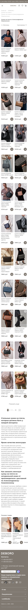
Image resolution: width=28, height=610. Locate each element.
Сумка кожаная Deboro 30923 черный (6, 81)
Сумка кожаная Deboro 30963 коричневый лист (20, 392)
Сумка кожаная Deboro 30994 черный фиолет (6, 145)
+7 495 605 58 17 (7, 559)
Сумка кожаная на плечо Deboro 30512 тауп (20, 300)
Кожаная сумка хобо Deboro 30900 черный (19, 362)
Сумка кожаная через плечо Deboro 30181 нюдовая (19, 114)
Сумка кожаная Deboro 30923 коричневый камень (6, 51)
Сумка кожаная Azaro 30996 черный (19, 145)
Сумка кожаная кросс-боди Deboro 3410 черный (6, 204)
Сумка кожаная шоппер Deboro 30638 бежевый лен (6, 536)
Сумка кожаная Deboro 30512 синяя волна (6, 300)
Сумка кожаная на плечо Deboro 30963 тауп (7, 392)
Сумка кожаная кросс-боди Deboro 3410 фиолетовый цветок (6, 237)
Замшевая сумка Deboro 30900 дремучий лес (6, 362)
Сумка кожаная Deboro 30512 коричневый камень (6, 331)
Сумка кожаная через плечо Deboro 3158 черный (19, 82)
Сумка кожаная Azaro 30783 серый (7, 174)
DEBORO (11, 10)
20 (15, 410)
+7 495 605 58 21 (6, 561)
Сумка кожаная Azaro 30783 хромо (20, 174)
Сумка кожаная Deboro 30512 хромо (19, 268)
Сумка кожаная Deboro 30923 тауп (21, 49)
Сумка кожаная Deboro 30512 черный (19, 235)
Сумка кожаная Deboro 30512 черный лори (19, 330)
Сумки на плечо (6, 12)
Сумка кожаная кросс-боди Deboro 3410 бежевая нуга (19, 204)
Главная (3, 10)
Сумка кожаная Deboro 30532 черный (6, 113)
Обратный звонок (8, 571)
